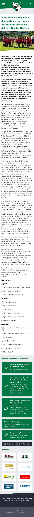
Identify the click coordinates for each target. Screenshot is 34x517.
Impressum (12, 511)
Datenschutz (21, 511)
